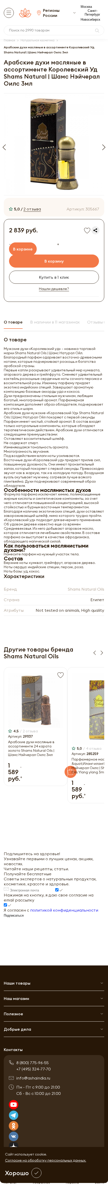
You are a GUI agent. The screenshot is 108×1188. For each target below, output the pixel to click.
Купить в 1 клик (54, 277)
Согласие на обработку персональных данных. (45, 1160)
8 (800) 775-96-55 (32, 1062)
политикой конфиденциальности (64, 910)
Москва (86, 7)
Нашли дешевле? (54, 289)
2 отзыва (32, 208)
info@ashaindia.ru (33, 1078)
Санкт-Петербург (92, 12)
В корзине (23, 248)
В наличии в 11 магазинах (55, 322)
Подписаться (14, 915)
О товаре (13, 322)
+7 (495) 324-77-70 (33, 1068)
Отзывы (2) (97, 322)
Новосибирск (90, 19)
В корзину (54, 261)
